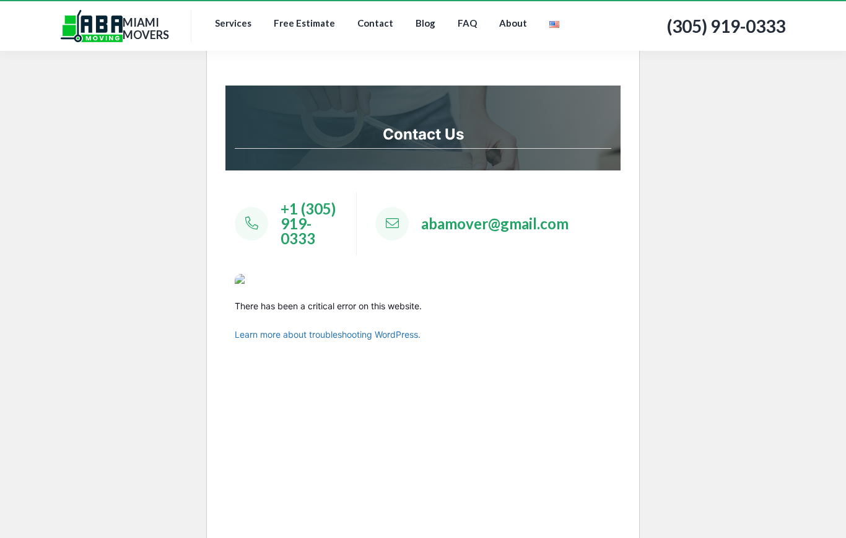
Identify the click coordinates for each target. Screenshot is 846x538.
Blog (425, 23)
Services (233, 23)
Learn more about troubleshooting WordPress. (328, 334)
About (513, 23)
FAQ (467, 23)
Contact (375, 23)
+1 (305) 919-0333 (308, 223)
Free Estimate (304, 23)
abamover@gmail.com (495, 223)
